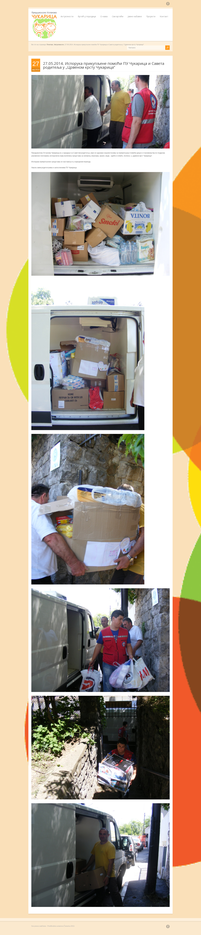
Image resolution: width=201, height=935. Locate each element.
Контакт (164, 16)
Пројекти (150, 16)
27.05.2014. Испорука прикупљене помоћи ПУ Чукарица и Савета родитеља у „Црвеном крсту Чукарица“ (103, 65)
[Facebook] (168, 4)
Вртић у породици (87, 16)
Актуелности (67, 16)
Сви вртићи (117, 16)
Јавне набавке (135, 16)
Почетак (50, 44)
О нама (104, 16)
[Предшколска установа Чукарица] (44, 38)
